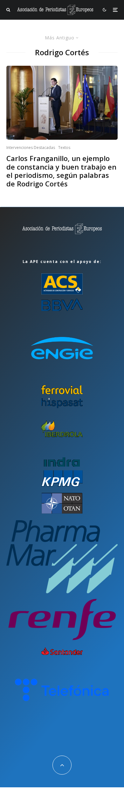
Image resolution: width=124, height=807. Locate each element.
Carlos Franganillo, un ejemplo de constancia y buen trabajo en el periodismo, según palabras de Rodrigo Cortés (61, 171)
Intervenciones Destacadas (30, 147)
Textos (64, 147)
